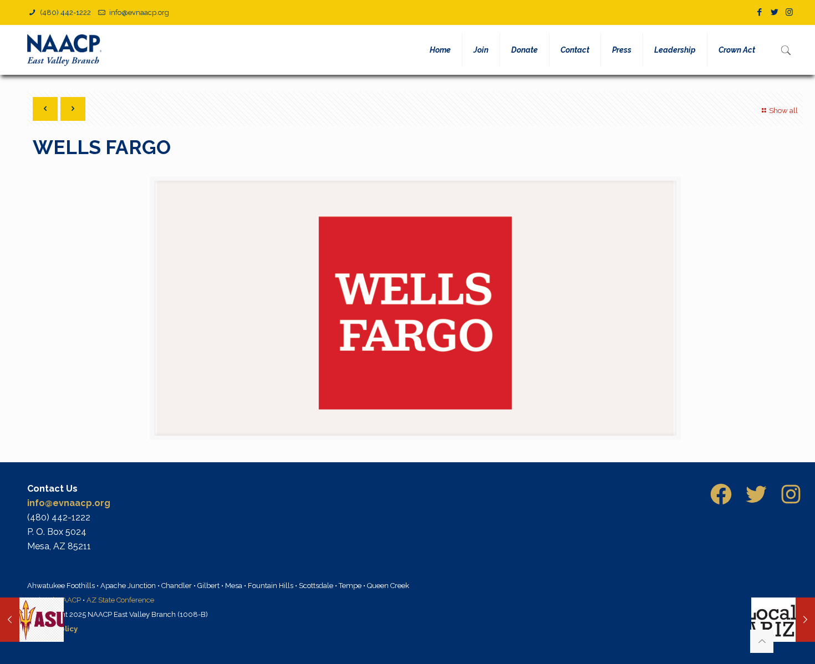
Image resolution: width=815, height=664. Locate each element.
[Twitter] (774, 12)
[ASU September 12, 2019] (32, 619)
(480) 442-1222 (64, 12)
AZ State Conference (120, 600)
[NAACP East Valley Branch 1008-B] (66, 50)
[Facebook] (759, 12)
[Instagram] (789, 12)
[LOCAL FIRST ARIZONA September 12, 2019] (783, 619)
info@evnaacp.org (139, 12)
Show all (783, 110)
